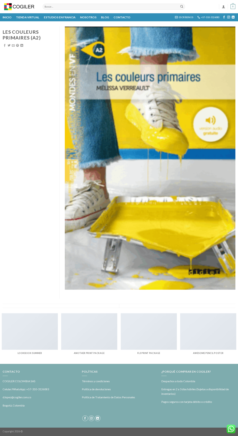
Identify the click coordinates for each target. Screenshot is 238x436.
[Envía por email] (13, 45)
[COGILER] (20, 6)
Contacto (122, 17)
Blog (105, 17)
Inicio (7, 17)
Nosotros (88, 17)
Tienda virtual (27, 17)
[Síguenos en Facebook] (224, 17)
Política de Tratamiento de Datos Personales (108, 397)
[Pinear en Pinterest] (17, 45)
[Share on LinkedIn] (21, 45)
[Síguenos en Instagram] (228, 17)
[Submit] (182, 7)
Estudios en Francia (59, 17)
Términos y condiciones (96, 381)
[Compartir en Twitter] (9, 45)
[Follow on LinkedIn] (233, 17)
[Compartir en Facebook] (4, 45)
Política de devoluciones (96, 389)
